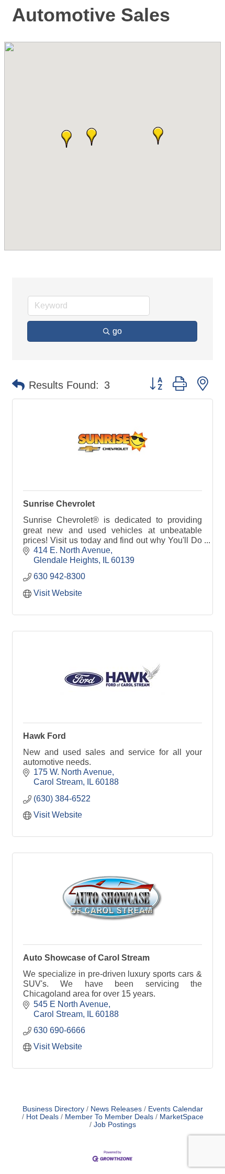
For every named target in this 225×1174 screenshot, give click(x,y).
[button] (91, 137)
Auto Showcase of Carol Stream (86, 957)
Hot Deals (42, 1117)
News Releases (116, 1109)
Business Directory (53, 1109)
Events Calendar (175, 1109)
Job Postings (115, 1125)
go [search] (117, 331)
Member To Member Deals (109, 1117)
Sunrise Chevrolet (59, 503)
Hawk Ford (44, 736)
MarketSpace (182, 1117)
